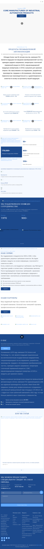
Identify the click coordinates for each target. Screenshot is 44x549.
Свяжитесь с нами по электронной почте (5, 485)
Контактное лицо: (32, 484)
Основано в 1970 (22, 8)
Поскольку (3, 215)
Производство (4, 175)
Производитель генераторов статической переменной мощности (20, 402)
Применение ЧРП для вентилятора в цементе (33, 238)
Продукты (15, 517)
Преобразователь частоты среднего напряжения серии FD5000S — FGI (11, 129)
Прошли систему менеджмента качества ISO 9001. (17, 400)
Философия (3, 191)
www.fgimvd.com (32, 545)
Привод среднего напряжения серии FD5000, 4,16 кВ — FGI (11, 95)
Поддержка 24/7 (18, 484)
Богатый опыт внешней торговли (13, 404)
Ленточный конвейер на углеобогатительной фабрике (11, 239)
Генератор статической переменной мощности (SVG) (27, 530)
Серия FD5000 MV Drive (27, 519)
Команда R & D (4, 183)
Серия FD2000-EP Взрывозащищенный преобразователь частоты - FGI (33, 112)
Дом (14, 515)
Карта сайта (39, 545)
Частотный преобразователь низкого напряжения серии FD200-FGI (11, 112)
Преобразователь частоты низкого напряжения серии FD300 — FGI (32, 129)
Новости (14, 522)
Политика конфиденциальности (22, 546)
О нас (14, 520)
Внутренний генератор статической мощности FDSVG (27, 535)
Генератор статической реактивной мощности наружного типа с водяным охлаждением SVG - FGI (32, 95)
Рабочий (23, 215)
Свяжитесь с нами (17, 524)
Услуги (14, 519)
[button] (20, 243)
